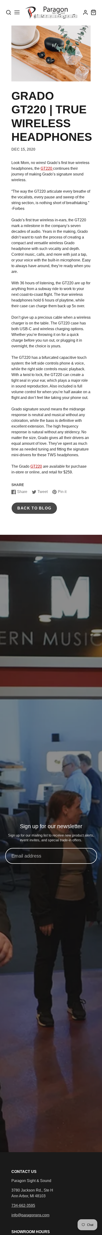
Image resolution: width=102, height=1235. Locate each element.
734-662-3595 (23, 1205)
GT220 (47, 168)
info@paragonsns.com (30, 1215)
